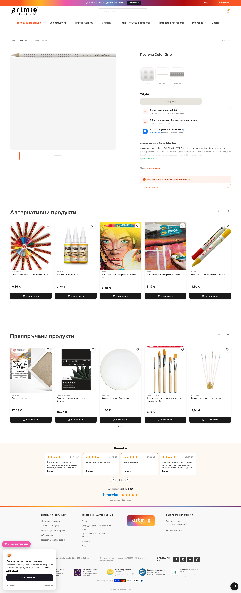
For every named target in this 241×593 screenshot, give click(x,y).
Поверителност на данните (54, 540)
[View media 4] (46, 155)
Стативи (106, 22)
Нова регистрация (221, 3)
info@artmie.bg (176, 530)
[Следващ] (127, 479)
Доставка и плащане (51, 521)
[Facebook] (176, 559)
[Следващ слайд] (47, 246)
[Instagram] (183, 559)
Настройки (48, 585)
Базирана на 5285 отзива (120, 500)
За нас (85, 521)
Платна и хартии (84, 22)
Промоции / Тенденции (28, 22)
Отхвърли (11, 585)
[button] (118, 426)
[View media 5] (57, 155)
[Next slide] (228, 211)
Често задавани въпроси (53, 530)
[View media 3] (36, 155)
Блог (84, 546)
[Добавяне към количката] (31, 296)
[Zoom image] (63, 55)
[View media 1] (15, 155)
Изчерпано (170, 101)
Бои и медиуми (58, 22)
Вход (206, 3)
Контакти (86, 541)
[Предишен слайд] (15, 246)
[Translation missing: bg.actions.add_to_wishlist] (47, 225)
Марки (215, 22)
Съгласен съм (29, 577)
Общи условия (48, 535)
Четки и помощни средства (135, 22)
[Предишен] (113, 479)
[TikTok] (197, 559)
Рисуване (197, 22)
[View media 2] (25, 155)
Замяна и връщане (50, 526)
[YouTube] (190, 559)
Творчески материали (171, 22)
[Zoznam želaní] (222, 11)
